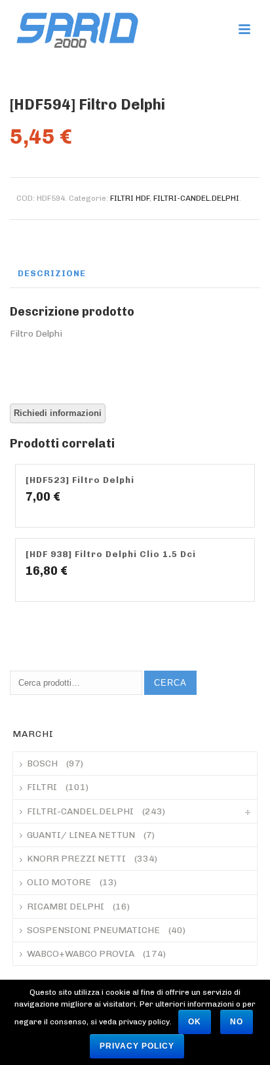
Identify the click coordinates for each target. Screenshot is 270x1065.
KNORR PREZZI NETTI (76, 858)
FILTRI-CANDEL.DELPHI (196, 198)
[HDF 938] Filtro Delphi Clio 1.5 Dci (111, 554)
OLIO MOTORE (59, 882)
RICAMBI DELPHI (65, 906)
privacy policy (137, 1046)
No (236, 1021)
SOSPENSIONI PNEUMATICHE (93, 930)
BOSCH (42, 763)
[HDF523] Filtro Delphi (80, 480)
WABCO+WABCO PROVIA (80, 953)
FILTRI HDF (129, 198)
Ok (194, 1021)
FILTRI (42, 787)
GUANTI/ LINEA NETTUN (81, 835)
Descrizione (52, 273)
